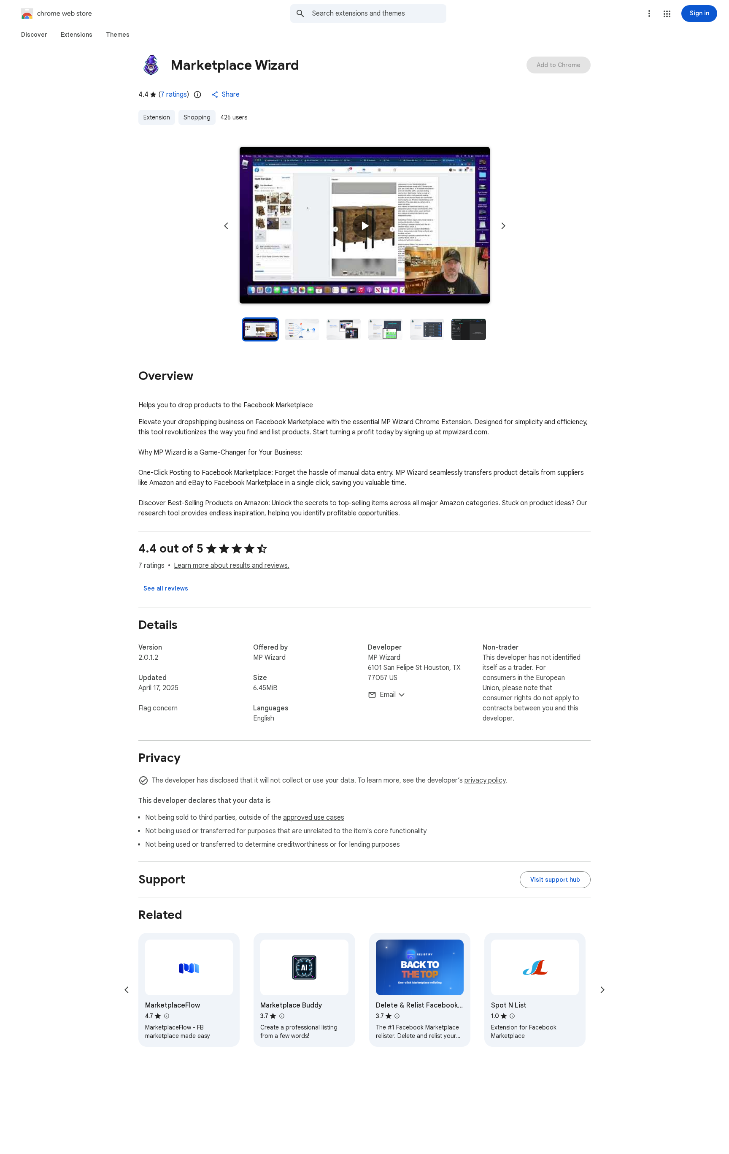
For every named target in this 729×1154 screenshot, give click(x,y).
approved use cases (313, 817)
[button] (667, 13)
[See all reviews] (165, 588)
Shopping (197, 117)
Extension (156, 117)
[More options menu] (649, 13)
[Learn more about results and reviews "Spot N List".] (512, 1016)
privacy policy (484, 780)
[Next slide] (503, 225)
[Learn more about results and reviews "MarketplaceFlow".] (166, 1016)
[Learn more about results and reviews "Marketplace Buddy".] (281, 1016)
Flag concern (158, 708)
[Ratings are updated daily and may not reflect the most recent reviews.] (197, 94)
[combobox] (379, 13)
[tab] (34, 34)
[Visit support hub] (555, 880)
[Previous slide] (226, 225)
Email (388, 695)
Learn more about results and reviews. (231, 565)
